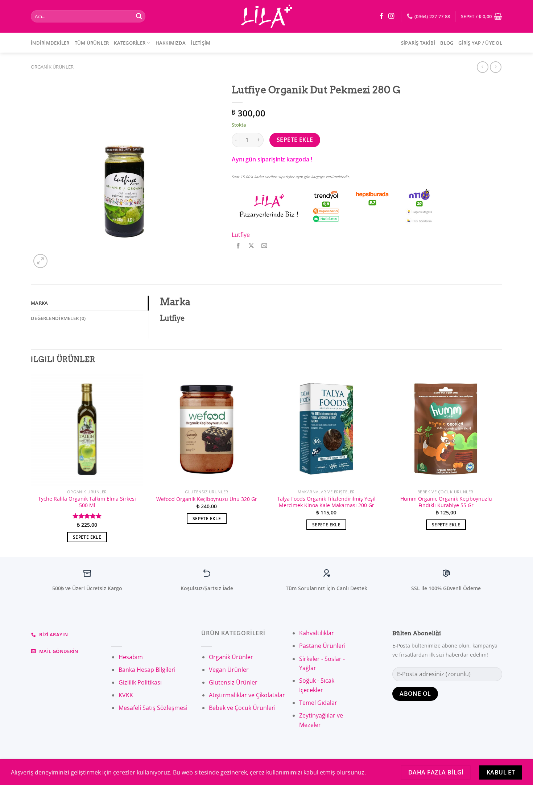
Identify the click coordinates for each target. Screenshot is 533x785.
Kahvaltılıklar (316, 633)
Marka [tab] (39, 303)
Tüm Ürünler (92, 43)
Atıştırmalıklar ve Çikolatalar (247, 695)
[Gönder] (139, 16)
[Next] (501, 464)
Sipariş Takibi (418, 43)
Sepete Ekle (295, 140)
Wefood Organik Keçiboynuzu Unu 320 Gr (206, 499)
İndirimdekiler (50, 43)
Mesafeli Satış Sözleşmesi (153, 708)
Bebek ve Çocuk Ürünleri (242, 708)
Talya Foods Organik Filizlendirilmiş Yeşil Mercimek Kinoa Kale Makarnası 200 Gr (326, 502)
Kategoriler (129, 43)
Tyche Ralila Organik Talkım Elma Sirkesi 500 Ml (87, 502)
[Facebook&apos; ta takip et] (381, 16)
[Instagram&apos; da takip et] (391, 16)
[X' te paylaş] (251, 246)
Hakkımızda (171, 43)
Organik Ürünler (52, 66)
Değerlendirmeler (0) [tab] (58, 318)
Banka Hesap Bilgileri (147, 670)
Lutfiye (241, 235)
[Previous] (31, 464)
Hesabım (131, 657)
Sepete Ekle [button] (87, 537)
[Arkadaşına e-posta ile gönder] (264, 246)
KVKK (126, 695)
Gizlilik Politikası (140, 682)
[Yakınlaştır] (40, 261)
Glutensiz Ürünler (233, 682)
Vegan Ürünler (229, 670)
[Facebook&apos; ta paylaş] (238, 246)
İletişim (200, 43)
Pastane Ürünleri (322, 646)
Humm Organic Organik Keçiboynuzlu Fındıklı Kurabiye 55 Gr (446, 502)
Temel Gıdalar (318, 703)
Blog (446, 43)
